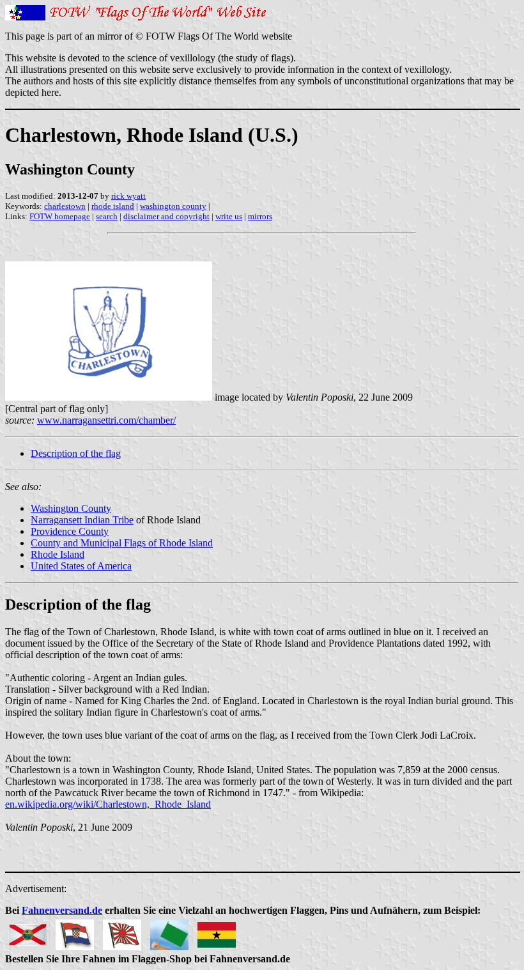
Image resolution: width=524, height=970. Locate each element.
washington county (173, 206)
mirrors (260, 216)
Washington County (71, 508)
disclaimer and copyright (166, 216)
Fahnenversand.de (62, 910)
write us (228, 216)
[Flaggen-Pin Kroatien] (74, 931)
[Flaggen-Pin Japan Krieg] (122, 931)
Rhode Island (57, 554)
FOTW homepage (59, 216)
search (107, 216)
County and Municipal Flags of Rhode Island (122, 542)
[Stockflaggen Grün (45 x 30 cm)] (169, 931)
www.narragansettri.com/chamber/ (106, 420)
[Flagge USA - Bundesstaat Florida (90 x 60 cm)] (27, 931)
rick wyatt (128, 196)
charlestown (65, 206)
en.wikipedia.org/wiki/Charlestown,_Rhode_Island (108, 804)
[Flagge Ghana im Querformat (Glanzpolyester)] (216, 931)
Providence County (70, 531)
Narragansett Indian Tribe (82, 519)
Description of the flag (76, 453)
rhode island (112, 206)
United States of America (81, 565)
